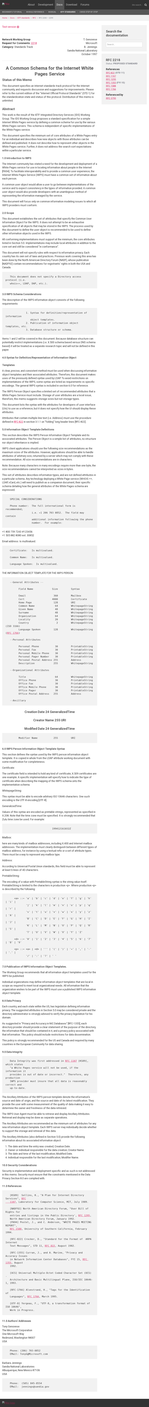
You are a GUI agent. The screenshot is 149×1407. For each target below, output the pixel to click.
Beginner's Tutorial (12, 12)
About (31, 4)
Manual (52, 12)
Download (71, 4)
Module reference (35, 12)
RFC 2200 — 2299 (46, 18)
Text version (9, 26)
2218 (34, 43)
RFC (34, 18)
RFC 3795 (111, 98)
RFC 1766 (13, 633)
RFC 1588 (16, 1229)
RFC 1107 (71, 1061)
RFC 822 (18, 421)
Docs (60, 4)
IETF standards (67, 12)
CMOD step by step (89, 12)
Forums (85, 4)
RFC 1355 (111, 82)
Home (4, 18)
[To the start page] (8, 1402)
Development (45, 4)
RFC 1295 (84, 1215)
